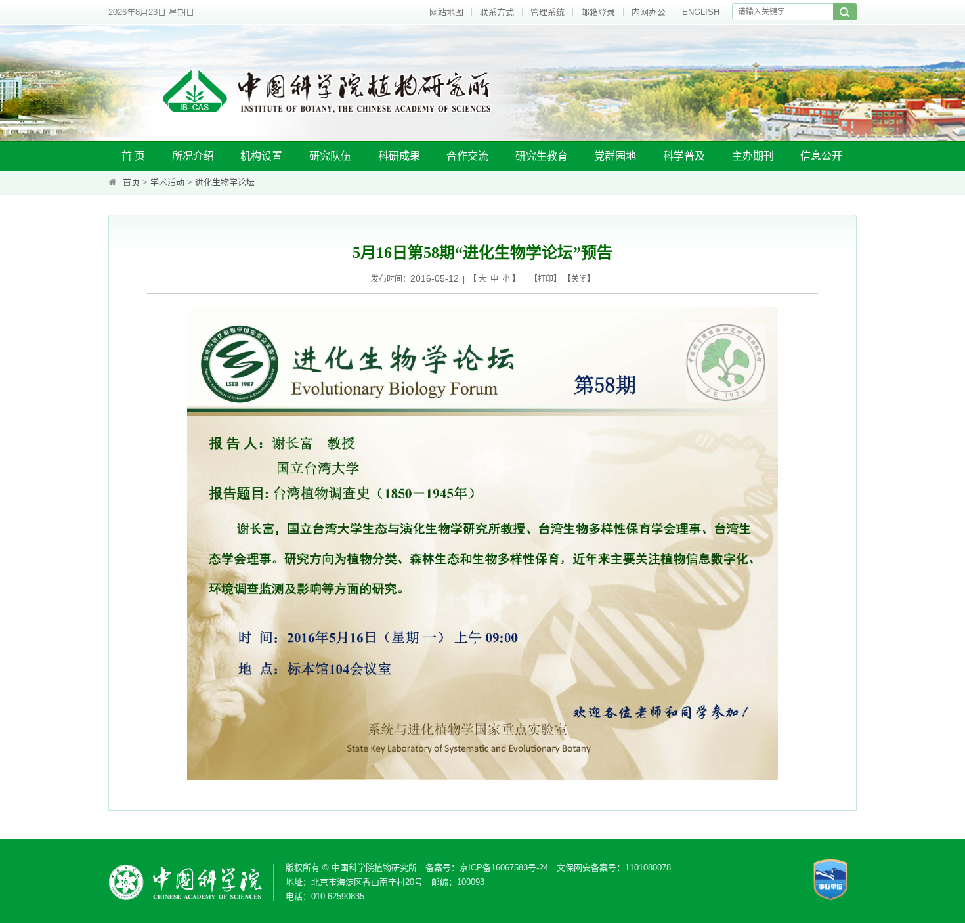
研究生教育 (541, 155)
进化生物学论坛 (225, 182)
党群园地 (615, 155)
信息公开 (821, 155)
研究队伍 (330, 155)
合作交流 (467, 155)
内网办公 (649, 12)
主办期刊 (753, 155)
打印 (545, 279)
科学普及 (684, 155)
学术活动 (167, 182)
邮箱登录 (598, 12)
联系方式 (497, 12)
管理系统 (547, 12)
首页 (131, 182)
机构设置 (261, 155)
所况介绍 (193, 155)
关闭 (579, 279)
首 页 (133, 155)
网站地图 (446, 12)
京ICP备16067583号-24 (504, 867)
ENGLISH (700, 12)
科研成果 (399, 155)
